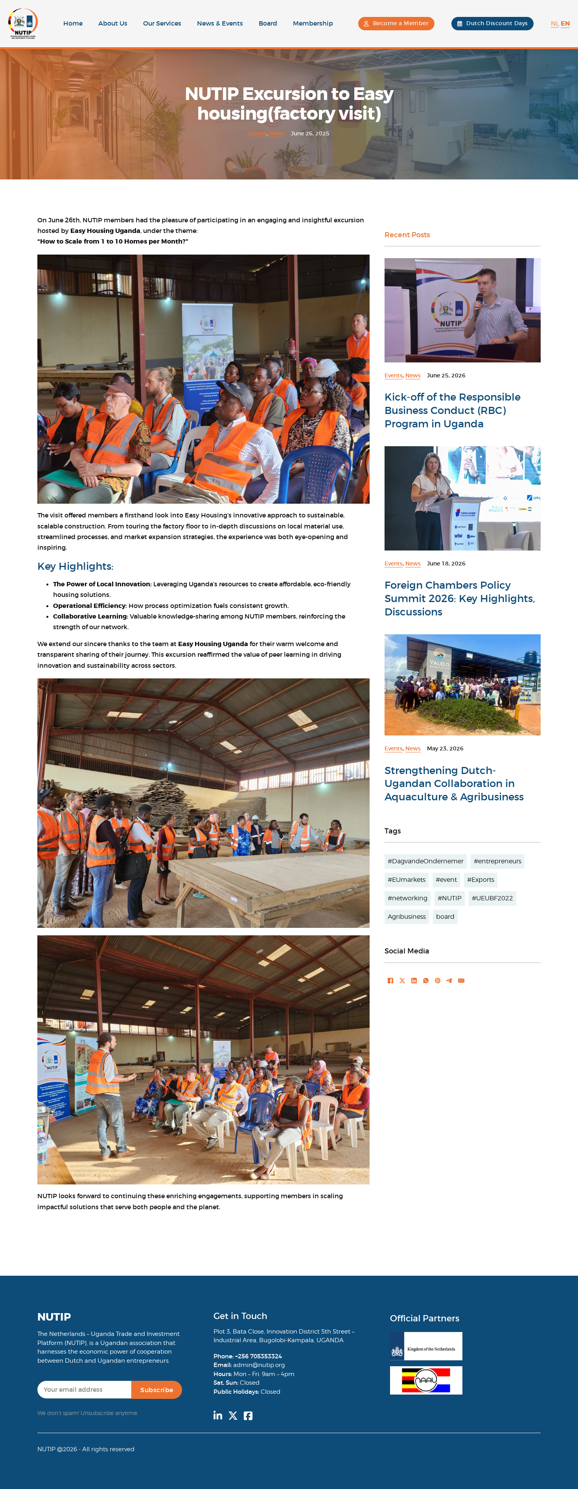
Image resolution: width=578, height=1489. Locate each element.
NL (555, 23)
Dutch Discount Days (497, 23)
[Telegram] (449, 981)
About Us (112, 23)
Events (258, 133)
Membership (313, 23)
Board (268, 23)
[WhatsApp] (426, 981)
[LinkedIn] (414, 981)
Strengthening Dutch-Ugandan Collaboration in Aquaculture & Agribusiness (454, 783)
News (277, 133)
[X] (402, 981)
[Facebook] (390, 981)
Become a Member (401, 23)
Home (73, 23)
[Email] (461, 981)
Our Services (162, 23)
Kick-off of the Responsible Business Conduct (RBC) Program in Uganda (453, 410)
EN (565, 23)
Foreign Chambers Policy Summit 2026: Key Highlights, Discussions (460, 598)
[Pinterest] (438, 981)
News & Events (220, 23)
